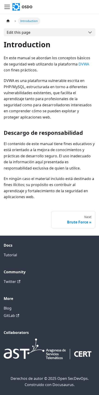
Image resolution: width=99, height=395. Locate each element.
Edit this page (18, 32)
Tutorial (10, 254)
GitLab (9, 315)
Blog (8, 308)
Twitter (10, 281)
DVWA (84, 64)
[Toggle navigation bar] (7, 6)
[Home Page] (8, 21)
